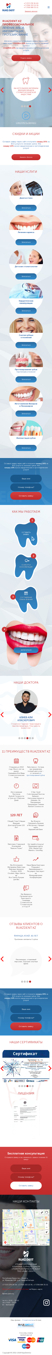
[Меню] (49, 7)
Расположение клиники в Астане (15, 1289)
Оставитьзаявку (26, 533)
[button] (22, 106)
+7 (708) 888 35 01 (31, 7)
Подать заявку (26, 58)
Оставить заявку (26, 496)
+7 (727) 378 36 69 (31, 3)
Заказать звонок (31, 11)
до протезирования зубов (36, 774)
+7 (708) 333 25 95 (31, 5)
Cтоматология (28, 1320)
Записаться (26, 650)
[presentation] (2, 90)
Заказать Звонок (26, 157)
